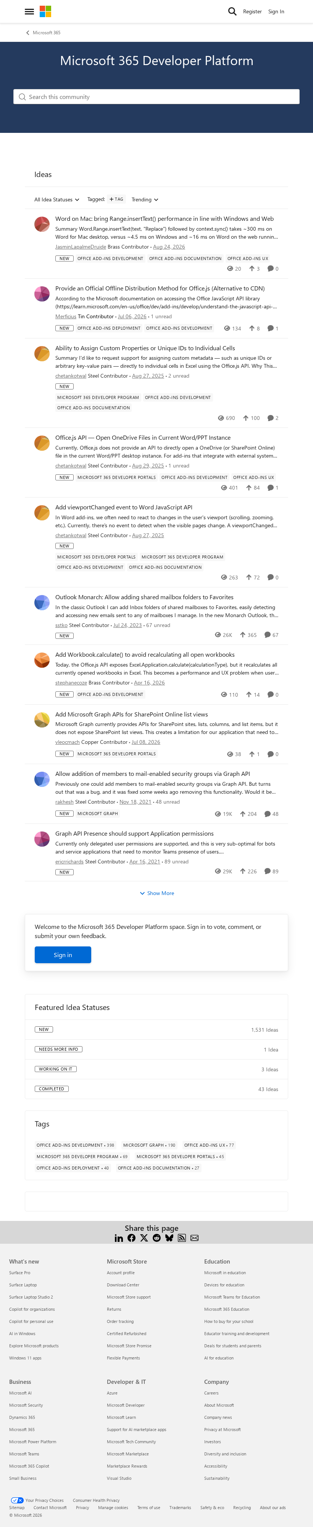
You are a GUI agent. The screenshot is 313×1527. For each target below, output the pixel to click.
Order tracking (120, 1321)
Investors (212, 1441)
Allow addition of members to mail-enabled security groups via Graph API (152, 773)
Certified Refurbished (126, 1333)
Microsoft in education (225, 1272)
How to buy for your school (228, 1321)
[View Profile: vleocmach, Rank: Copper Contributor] (42, 720)
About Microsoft (219, 1405)
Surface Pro (19, 1272)
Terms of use (148, 1507)
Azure (112, 1393)
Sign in (63, 955)
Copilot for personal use (31, 1321)
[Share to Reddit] (157, 1237)
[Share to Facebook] (131, 1237)
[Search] (232, 11)
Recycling (242, 1507)
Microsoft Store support (129, 1297)
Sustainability (216, 1478)
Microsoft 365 (46, 32)
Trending (142, 199)
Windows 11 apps (25, 1358)
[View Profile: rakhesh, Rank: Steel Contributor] (42, 779)
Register (252, 11)
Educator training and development (236, 1333)
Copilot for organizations (32, 1309)
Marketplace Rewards (127, 1466)
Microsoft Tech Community (131, 1441)
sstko (61, 625)
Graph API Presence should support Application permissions (134, 833)
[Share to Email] (194, 1237)
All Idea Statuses (53, 199)
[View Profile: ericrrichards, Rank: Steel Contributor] (42, 839)
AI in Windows (22, 1333)
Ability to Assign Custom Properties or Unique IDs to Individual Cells (145, 348)
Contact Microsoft (50, 1507)
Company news (218, 1417)
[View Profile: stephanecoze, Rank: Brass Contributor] (42, 660)
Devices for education (224, 1285)
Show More (160, 893)
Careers (211, 1393)
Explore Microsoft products (34, 1345)
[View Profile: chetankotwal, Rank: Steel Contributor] (42, 353)
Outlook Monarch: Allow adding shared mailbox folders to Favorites (144, 597)
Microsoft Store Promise (129, 1345)
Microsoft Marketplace (128, 1454)
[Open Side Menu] (29, 11)
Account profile (121, 1272)
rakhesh (64, 801)
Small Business (23, 1478)
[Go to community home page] (45, 11)
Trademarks (180, 1507)
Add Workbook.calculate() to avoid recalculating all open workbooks (145, 654)
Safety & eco (212, 1507)
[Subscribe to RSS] (182, 1237)
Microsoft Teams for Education (232, 1297)
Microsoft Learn (121, 1417)
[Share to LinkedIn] (119, 1237)
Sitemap (16, 1507)
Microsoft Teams (24, 1454)
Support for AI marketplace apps (136, 1429)
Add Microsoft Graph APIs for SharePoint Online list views (131, 714)
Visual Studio (119, 1478)
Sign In (276, 11)
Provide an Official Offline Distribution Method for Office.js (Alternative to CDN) (160, 288)
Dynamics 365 (22, 1417)
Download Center (123, 1285)
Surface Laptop (23, 1285)
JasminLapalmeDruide (80, 246)
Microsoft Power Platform (32, 1441)
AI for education (219, 1358)
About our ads (273, 1507)
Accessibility (215, 1466)
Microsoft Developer (126, 1405)
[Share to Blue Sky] (169, 1237)
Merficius (65, 316)
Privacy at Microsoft (222, 1429)
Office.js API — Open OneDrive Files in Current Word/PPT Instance (143, 437)
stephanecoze (71, 682)
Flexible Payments (123, 1358)
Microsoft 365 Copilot (29, 1466)
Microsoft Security (26, 1405)
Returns (114, 1309)
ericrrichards (69, 861)
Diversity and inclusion (225, 1454)
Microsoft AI (20, 1393)
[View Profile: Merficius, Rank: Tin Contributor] (42, 294)
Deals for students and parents (232, 1345)
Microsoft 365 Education (226, 1309)
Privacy (82, 1507)
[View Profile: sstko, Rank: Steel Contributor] (42, 602)
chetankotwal (70, 375)
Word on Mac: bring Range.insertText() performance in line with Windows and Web (164, 218)
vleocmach (67, 741)
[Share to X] (144, 1237)
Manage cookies (113, 1507)
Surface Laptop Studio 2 (31, 1297)
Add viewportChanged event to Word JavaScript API (123, 507)
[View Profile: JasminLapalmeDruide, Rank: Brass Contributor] (42, 224)
